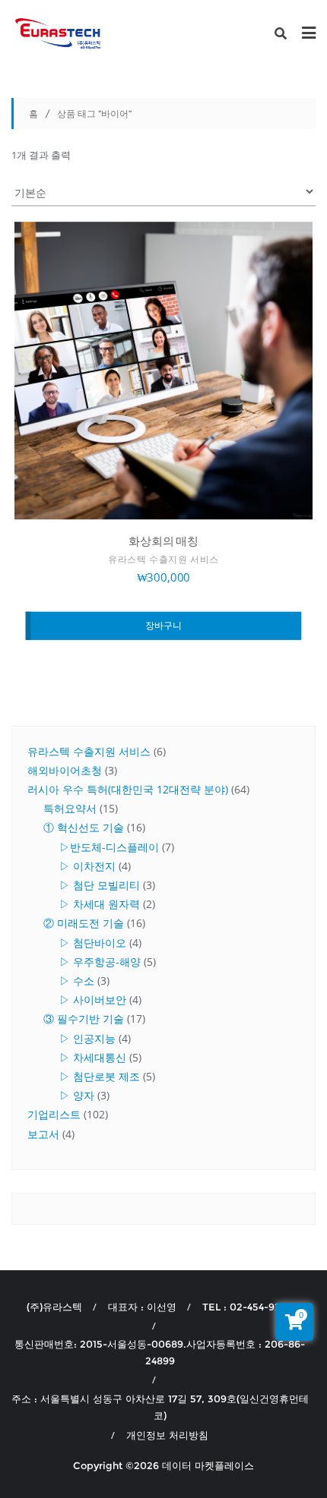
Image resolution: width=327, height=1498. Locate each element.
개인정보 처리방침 (167, 1435)
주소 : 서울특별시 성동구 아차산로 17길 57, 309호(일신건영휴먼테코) (160, 1406)
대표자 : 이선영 (142, 1307)
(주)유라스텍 (54, 1307)
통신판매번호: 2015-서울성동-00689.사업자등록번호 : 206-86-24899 (159, 1352)
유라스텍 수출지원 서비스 (163, 559)
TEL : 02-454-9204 (247, 1307)
